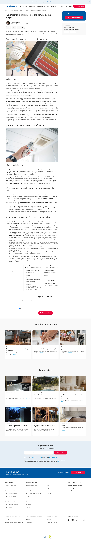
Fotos (48, 490)
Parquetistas (28, 496)
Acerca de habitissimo (52, 516)
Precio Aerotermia (9, 488)
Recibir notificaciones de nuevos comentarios (30, 308)
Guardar (22, 27)
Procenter (49, 493)
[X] (76, 520)
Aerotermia (22, 10)
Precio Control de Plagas (10, 510)
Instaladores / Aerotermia (74, 29)
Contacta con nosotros (72, 516)
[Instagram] (68, 520)
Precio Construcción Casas (11, 493)
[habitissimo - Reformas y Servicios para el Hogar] (11, 6)
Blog (8, 10)
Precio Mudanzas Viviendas (11, 490)
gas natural (51, 83)
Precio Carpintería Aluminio (11, 504)
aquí (58, 461)
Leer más (14, 354)
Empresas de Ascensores (31, 485)
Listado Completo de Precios (74, 482)
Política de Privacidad (36, 457)
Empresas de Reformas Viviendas (33, 493)
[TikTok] (83, 520)
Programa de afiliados (52, 522)
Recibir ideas (60, 452)
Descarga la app (29, 522)
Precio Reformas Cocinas (10, 501)
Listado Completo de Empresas (74, 488)
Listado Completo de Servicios (74, 485)
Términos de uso (53, 457)
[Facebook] (72, 520)
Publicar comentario (45, 313)
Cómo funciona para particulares (12, 516)
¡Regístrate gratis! (51, 1)
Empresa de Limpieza (31, 488)
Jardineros (28, 499)
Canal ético (49, 519)
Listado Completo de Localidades (75, 490)
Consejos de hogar (14, 10)
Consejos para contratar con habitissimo (14, 522)
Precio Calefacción (9, 507)
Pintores (28, 501)
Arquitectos (28, 510)
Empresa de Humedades (31, 490)
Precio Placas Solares (10, 499)
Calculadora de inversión (31, 525)
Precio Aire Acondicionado (11, 496)
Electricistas (28, 504)
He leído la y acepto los (41, 457)
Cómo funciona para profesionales (34, 516)
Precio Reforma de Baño (10, 485)
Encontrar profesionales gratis (74, 17)
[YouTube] (80, 520)
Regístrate (7, 519)
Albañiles (28, 507)
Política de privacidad (37, 532)
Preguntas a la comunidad (52, 488)
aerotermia (21, 104)
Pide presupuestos (79, 6)
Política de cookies (50, 532)
